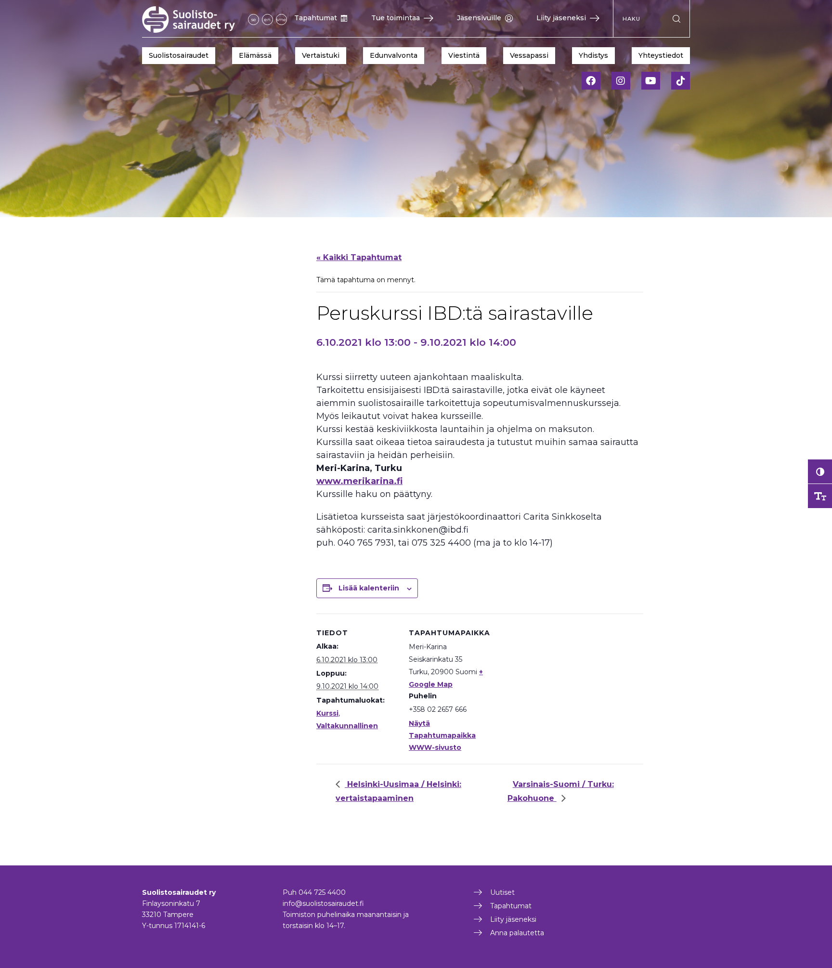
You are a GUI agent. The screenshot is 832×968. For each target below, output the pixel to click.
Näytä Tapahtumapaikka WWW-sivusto (442, 735)
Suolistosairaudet (178, 55)
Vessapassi (529, 55)
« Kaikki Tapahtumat (359, 257)
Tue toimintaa (395, 17)
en (267, 19)
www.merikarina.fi (359, 481)
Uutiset (502, 892)
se (253, 19)
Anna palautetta (517, 933)
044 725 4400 (322, 892)
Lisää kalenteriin (368, 588)
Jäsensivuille (479, 17)
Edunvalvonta (393, 55)
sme (281, 19)
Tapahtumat (315, 17)
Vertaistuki (320, 55)
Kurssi (327, 713)
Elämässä (255, 55)
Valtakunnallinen (347, 725)
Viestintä (464, 55)
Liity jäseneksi (561, 17)
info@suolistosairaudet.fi (323, 903)
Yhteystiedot (660, 55)
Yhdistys (593, 55)
